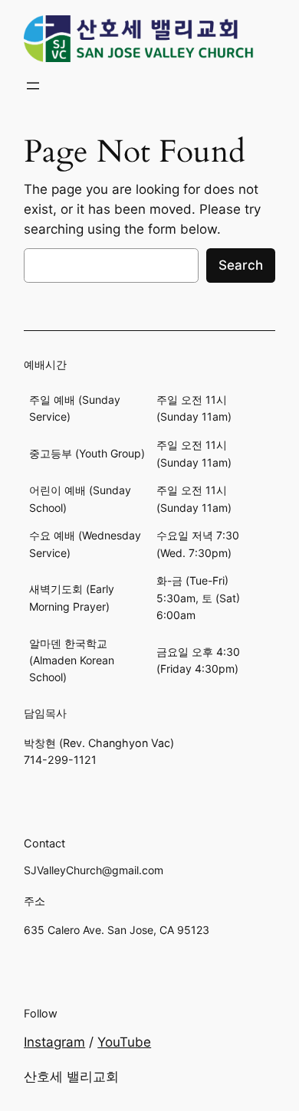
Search (241, 265)
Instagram (54, 1042)
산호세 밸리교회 (71, 1076)
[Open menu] (33, 86)
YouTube (124, 1042)
